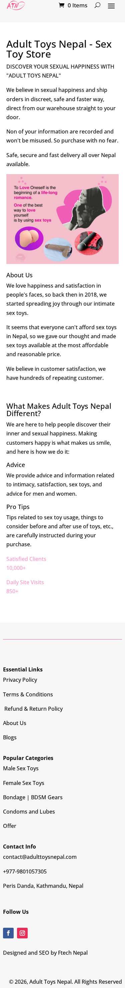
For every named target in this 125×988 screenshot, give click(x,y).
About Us (14, 723)
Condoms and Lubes (29, 811)
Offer (9, 826)
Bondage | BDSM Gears (33, 797)
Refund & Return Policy (33, 708)
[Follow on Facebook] (8, 933)
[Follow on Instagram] (22, 933)
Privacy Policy (20, 679)
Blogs (10, 737)
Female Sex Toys (23, 783)
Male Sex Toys (21, 768)
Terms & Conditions (28, 694)
